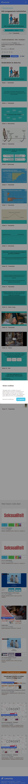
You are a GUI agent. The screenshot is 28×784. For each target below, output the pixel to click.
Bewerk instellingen (8, 399)
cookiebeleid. (19, 395)
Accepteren (21, 399)
